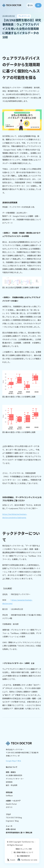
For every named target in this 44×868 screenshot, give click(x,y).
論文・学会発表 (11, 785)
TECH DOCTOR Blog (14, 817)
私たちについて (11, 767)
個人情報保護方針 (22, 856)
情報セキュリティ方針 (24, 849)
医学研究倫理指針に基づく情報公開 (19, 832)
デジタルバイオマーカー (15, 779)
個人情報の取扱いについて (22, 852)
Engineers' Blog (12, 821)
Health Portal (11, 804)
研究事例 (9, 782)
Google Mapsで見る (13, 761)
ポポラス (9, 807)
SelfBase (9, 795)
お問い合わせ (11, 829)
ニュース (9, 826)
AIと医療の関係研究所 (14, 775)
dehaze (38, 5)
